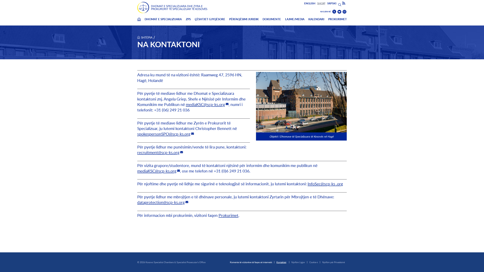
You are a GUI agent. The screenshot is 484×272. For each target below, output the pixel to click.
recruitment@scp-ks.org (158, 152)
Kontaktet (281, 262)
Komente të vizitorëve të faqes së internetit (251, 262)
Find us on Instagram (344, 12)
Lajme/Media (294, 19)
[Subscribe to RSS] (343, 3)
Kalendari (316, 19)
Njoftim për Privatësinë (333, 262)
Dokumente (272, 19)
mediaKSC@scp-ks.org (205, 104)
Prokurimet (337, 19)
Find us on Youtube (339, 12)
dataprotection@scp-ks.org (161, 202)
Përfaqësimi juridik (244, 19)
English (309, 3)
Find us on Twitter (334, 12)
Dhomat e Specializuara (163, 19)
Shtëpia (146, 37)
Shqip (321, 3)
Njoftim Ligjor (298, 262)
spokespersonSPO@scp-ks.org (163, 134)
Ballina (139, 21)
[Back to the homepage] (172, 7)
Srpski (331, 3)
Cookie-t (313, 262)
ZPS (188, 19)
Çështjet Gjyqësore (210, 19)
